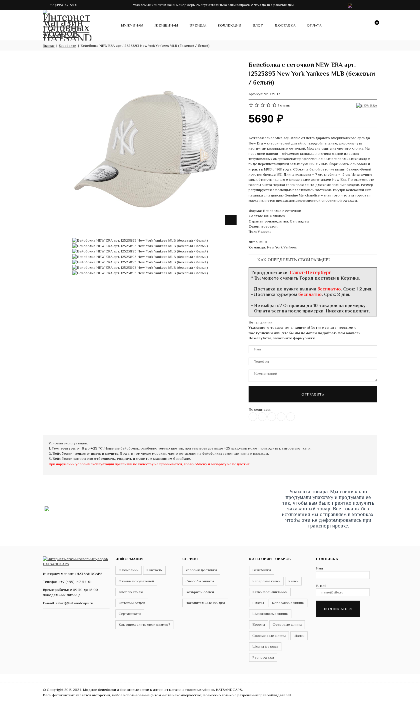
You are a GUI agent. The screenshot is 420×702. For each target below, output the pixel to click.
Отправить (312, 394)
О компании (129, 570)
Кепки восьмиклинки (269, 592)
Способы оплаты (199, 581)
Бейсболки (261, 570)
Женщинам (166, 25)
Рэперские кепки (266, 581)
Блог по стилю (131, 592)
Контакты (154, 570)
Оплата (314, 25)
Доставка (285, 25)
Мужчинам (132, 25)
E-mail (321, 585)
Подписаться (338, 609)
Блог (258, 25)
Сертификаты (130, 613)
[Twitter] (262, 416)
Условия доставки (201, 570)
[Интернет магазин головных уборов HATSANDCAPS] (67, 24)
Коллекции (229, 25)
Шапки (299, 635)
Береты (258, 624)
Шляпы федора (265, 646)
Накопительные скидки (205, 603)
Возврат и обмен (199, 592)
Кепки (293, 581)
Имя (319, 568)
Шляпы (258, 603)
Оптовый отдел (132, 603)
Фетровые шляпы (287, 624)
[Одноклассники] (271, 416)
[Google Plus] (281, 416)
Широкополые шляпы (270, 613)
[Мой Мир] (290, 416)
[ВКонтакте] (253, 416)
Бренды (197, 25)
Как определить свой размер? (293, 259)
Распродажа (263, 657)
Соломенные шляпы (269, 635)
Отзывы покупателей (136, 581)
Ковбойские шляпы (288, 603)
